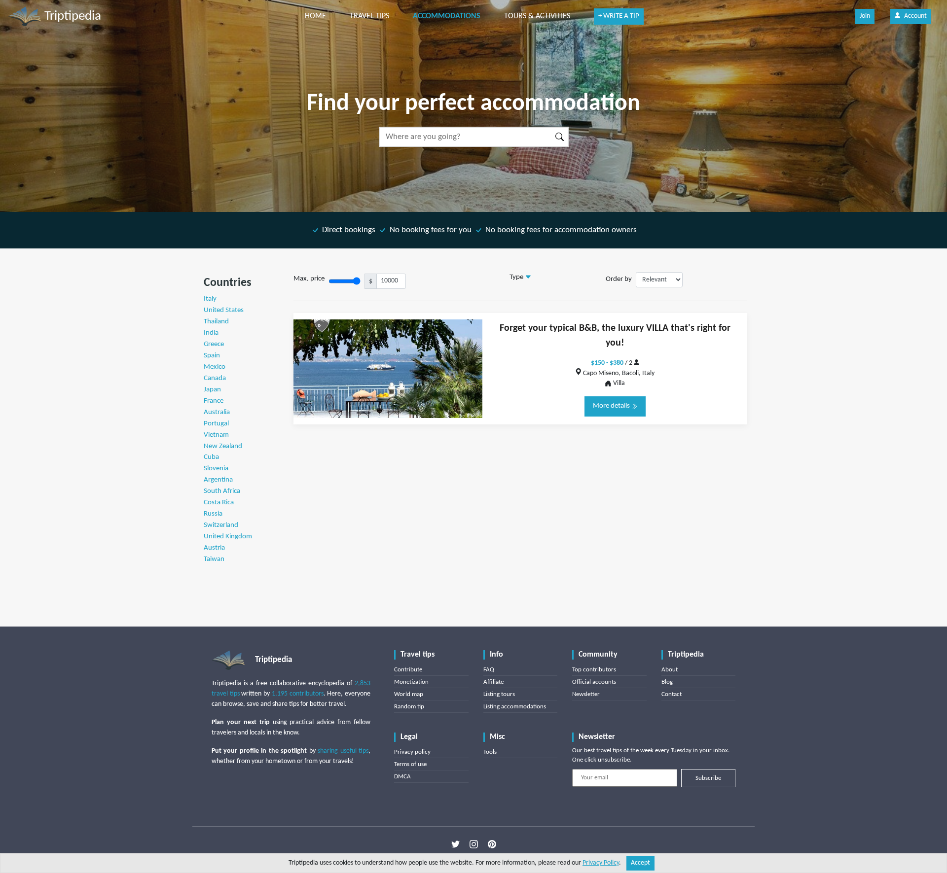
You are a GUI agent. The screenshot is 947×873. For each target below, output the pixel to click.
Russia (213, 514)
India (211, 333)
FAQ (488, 669)
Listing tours (499, 694)
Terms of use (410, 764)
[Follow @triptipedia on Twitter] (455, 844)
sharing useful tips (343, 751)
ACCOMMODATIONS (446, 16)
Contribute (408, 669)
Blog (667, 682)
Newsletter (586, 694)
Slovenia (216, 468)
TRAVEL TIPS (369, 16)
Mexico (214, 367)
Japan (212, 389)
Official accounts (594, 682)
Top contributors (594, 669)
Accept (640, 863)
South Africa (222, 491)
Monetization (411, 682)
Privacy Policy (601, 863)
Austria (214, 548)
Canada (215, 378)
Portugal (216, 423)
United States (224, 310)
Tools (490, 752)
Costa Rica (219, 502)
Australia (217, 412)
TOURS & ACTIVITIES (537, 16)
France (213, 401)
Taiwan (214, 559)
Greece (214, 344)
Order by (619, 279)
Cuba (211, 457)
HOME (315, 16)
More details (612, 406)
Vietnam (216, 435)
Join (865, 16)
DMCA (402, 776)
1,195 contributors (298, 694)
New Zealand (223, 446)
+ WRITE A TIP (618, 16)
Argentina (218, 480)
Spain (212, 355)
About (669, 669)
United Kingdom (228, 536)
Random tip (409, 706)
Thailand (216, 321)
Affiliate (493, 682)
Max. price (309, 278)
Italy (210, 299)
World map (408, 694)
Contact (671, 694)
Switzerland (221, 525)
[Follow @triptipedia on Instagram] (474, 844)
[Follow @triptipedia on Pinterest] (492, 844)
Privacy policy (412, 752)
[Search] (560, 137)
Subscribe (708, 778)
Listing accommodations (514, 706)
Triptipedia (71, 16)
